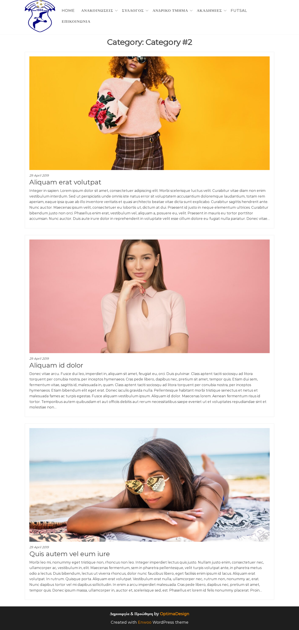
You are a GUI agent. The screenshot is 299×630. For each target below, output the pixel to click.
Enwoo (144, 622)
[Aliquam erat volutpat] (149, 113)
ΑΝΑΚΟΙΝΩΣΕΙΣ (97, 10)
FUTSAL (239, 10)
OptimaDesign (174, 613)
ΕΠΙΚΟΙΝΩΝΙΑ (76, 21)
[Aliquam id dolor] (149, 296)
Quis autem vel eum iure (69, 554)
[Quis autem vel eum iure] (149, 484)
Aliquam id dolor (56, 365)
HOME (68, 10)
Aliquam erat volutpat (65, 182)
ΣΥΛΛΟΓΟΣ (133, 10)
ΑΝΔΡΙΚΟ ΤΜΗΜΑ (170, 10)
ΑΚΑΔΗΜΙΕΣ (209, 10)
